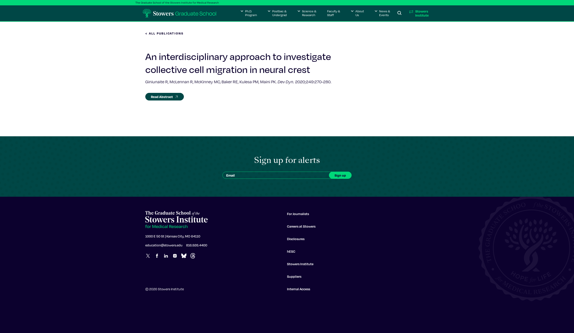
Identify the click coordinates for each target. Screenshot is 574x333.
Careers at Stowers (301, 226)
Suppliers (294, 276)
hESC (291, 251)
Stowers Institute (300, 264)
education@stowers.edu (164, 245)
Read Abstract (162, 97)
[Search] (400, 13)
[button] (249, 13)
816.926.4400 (196, 245)
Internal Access (298, 289)
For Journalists (298, 214)
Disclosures (295, 239)
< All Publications (164, 33)
